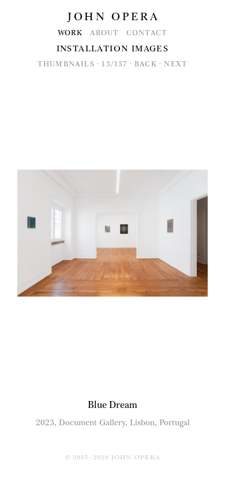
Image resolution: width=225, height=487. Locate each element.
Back (145, 64)
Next (175, 64)
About (104, 33)
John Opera (113, 16)
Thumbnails (66, 64)
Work (70, 33)
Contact (146, 33)
